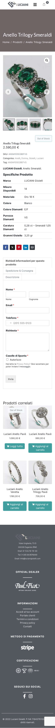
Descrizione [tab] (12, 277)
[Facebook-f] (24, 696)
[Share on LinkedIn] (25, 247)
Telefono (12, 317)
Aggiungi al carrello (41, 448)
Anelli (17, 158)
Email (10, 305)
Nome (10, 289)
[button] (47, 60)
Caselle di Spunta (17, 355)
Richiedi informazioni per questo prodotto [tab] (25, 262)
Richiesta (12, 330)
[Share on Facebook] (5, 247)
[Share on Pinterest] (19, 247)
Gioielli (32, 158)
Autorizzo (15, 359)
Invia (10, 379)
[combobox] (9, 323)
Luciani (40, 158)
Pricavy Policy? (24, 364)
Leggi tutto (16, 446)
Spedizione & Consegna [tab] (19, 270)
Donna (24, 158)
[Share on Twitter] (12, 247)
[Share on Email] (32, 247)
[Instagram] (30, 696)
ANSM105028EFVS (17, 162)
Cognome (33, 299)
